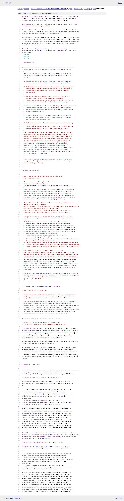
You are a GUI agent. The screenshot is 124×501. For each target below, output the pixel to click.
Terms (21, 498)
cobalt (20, 9)
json (120, 498)
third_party (78, 9)
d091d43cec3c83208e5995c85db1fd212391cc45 (49, 9)
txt (116, 498)
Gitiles (11, 498)
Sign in (120, 3)
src (71, 9)
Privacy (16, 498)
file (54, 13)
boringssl (88, 9)
